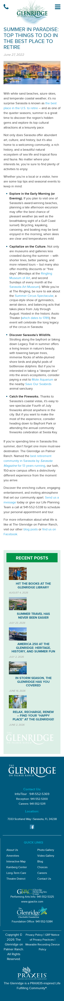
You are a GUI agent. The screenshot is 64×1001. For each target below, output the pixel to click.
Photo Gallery (45, 850)
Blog (40, 862)
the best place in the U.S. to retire (30, 106)
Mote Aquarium (42, 380)
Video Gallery (45, 856)
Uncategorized (27, 542)
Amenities (12, 856)
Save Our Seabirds (38, 384)
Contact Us (44, 879)
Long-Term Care (16, 873)
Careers (42, 873)
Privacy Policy (34, 935)
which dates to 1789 (35, 318)
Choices (42, 867)
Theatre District (15, 879)
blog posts (30, 529)
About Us (12, 850)
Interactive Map (16, 862)
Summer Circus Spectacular (34, 296)
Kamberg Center (16, 867)
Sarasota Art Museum (24, 287)
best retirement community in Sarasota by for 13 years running (28, 461)
